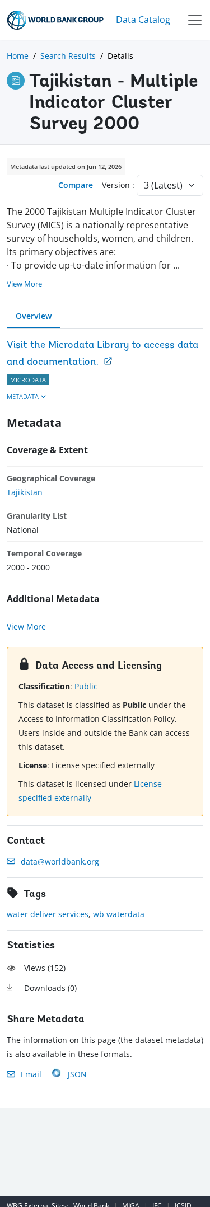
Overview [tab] (34, 316)
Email (31, 1074)
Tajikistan (25, 492)
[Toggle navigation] (194, 20)
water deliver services (47, 914)
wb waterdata (118, 914)
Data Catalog (143, 19)
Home (18, 55)
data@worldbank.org (60, 861)
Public (85, 686)
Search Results (68, 55)
